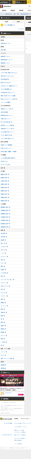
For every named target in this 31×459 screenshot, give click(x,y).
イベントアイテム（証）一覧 (7, 279)
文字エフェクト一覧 (5, 286)
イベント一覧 (4, 352)
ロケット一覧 (4, 335)
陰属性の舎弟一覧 (5, 177)
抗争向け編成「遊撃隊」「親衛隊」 (9, 151)
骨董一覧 (3, 338)
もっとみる (20, 28)
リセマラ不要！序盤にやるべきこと (9, 72)
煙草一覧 (3, 299)
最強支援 (13, 10)
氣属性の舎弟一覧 (5, 190)
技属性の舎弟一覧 (5, 187)
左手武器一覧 (4, 236)
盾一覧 (2, 319)
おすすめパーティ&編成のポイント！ (9, 86)
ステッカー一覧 (4, 282)
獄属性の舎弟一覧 (5, 194)
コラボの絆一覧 (4, 273)
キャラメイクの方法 (5, 164)
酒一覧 (2, 345)
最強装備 (21, 10)
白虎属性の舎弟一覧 (5, 217)
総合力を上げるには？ (6, 82)
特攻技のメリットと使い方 (7, 109)
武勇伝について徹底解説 (6, 145)
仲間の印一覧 (4, 312)
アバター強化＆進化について (7, 138)
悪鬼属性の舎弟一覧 (5, 223)
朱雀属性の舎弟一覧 (5, 210)
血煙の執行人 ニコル (5, 43)
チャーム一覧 (4, 292)
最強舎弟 (4, 10)
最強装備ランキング (5, 63)
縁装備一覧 (3, 332)
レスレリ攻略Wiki (18, 443)
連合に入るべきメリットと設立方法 (9, 99)
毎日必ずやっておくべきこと (7, 76)
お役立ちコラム (4, 161)
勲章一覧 (3, 309)
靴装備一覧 (3, 329)
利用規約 (16, 418)
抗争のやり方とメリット (6, 148)
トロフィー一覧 (4, 296)
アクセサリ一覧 (4, 246)
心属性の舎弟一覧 (5, 181)
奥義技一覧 (3, 302)
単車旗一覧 (3, 269)
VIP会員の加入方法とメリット (8, 92)
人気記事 (6, 21)
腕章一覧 (3, 315)
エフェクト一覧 (4, 256)
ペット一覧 (3, 253)
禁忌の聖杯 (3, 50)
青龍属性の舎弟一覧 (5, 213)
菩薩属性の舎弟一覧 (5, 227)
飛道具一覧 (3, 325)
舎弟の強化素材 (4, 112)
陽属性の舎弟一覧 (5, 174)
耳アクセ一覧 (4, 250)
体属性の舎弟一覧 (5, 184)
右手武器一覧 (4, 233)
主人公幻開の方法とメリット (7, 132)
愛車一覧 (3, 266)
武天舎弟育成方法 (5, 79)
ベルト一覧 (3, 263)
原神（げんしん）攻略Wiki (20, 435)
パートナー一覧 (4, 306)
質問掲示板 (3, 368)
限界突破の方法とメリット (7, 115)
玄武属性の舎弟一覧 (5, 220)
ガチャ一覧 (3, 355)
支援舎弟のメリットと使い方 (7, 128)
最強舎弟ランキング (5, 56)
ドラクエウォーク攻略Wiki (20, 432)
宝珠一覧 (3, 259)
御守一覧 (3, 276)
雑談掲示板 (3, 365)
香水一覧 (3, 289)
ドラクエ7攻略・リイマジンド (20, 427)
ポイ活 (9, 2)
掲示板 (18, 21)
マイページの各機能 (5, 102)
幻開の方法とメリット (6, 118)
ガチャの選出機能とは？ (9, 25)
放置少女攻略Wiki (18, 440)
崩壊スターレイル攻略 (19, 430)
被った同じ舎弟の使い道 (6, 122)
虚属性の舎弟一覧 (5, 197)
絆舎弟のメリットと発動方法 (7, 125)
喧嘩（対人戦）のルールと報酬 (8, 95)
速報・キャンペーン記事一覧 (7, 358)
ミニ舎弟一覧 (4, 342)
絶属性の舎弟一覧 (5, 200)
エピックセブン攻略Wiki (19, 438)
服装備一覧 (3, 240)
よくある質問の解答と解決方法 (8, 158)
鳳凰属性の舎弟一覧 (5, 207)
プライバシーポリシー (25, 418)
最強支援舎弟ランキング (6, 59)
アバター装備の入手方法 (6, 135)
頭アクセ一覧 (4, 243)
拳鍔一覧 (3, 322)
